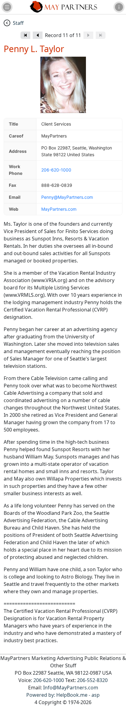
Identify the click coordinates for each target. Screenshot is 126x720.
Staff (18, 23)
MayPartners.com (58, 209)
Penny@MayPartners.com (67, 197)
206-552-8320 (92, 680)
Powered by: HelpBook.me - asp (63, 695)
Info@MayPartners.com (70, 687)
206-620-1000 (56, 169)
